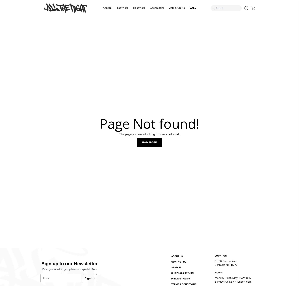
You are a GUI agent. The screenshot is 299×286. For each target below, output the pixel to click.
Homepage (149, 142)
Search (176, 267)
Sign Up (90, 278)
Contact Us (178, 261)
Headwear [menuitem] (139, 7)
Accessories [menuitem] (157, 7)
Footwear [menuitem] (122, 7)
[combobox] (226, 8)
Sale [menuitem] (193, 7)
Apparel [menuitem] (107, 7)
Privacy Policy (180, 278)
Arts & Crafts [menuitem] (177, 7)
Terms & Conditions (183, 284)
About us (177, 256)
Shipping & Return (182, 273)
